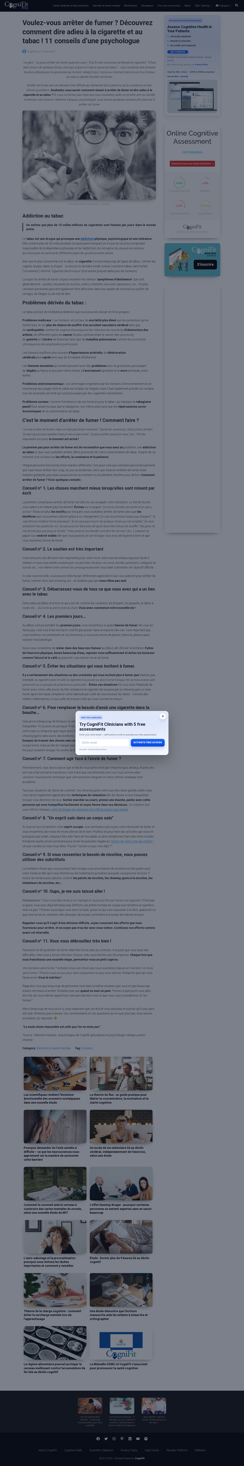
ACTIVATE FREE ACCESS (147, 742)
